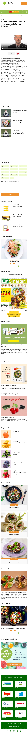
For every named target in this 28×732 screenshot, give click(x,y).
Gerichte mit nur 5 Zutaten (14, 561)
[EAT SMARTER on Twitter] (17, 731)
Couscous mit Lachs (14, 261)
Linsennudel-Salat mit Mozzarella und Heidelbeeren (14, 628)
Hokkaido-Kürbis (17, 431)
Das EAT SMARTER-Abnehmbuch (8, 385)
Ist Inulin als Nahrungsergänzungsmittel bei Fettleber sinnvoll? (19, 132)
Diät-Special (16, 205)
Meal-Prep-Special (17, 214)
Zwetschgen (16, 461)
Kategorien (22, 728)
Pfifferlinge (15, 441)
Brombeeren (16, 451)
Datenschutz (17, 723)
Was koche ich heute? (14, 534)
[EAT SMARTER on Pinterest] (10, 731)
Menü (2, 12)
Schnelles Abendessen (14, 507)
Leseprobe (3, 310)
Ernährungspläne (17, 224)
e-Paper (25, 310)
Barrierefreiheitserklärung (10, 728)
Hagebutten (16, 471)
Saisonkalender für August (7, 417)
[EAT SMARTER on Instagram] (14, 731)
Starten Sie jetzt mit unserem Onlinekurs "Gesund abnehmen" (13, 345)
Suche (23, 12)
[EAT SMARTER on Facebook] (7, 731)
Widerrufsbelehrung (14, 726)
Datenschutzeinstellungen (14, 725)
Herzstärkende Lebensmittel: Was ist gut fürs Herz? (13, 592)
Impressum (9, 723)
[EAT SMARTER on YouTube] (20, 731)
